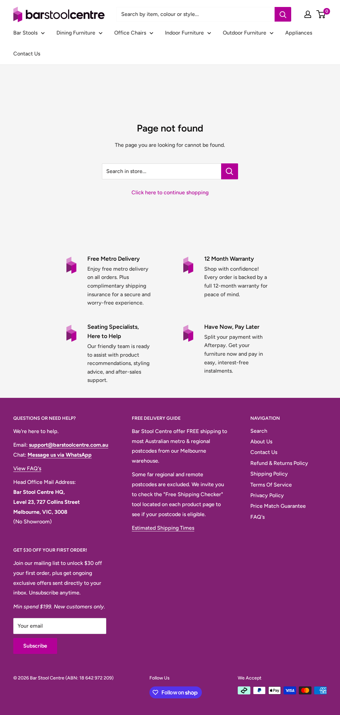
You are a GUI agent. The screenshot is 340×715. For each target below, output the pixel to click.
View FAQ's (27, 468)
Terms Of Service (271, 485)
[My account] (307, 14)
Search (258, 431)
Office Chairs (130, 33)
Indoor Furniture (184, 33)
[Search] (283, 14)
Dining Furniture (75, 33)
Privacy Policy (267, 495)
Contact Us (26, 53)
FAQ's (257, 517)
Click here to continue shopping (170, 192)
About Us (261, 441)
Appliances (298, 33)
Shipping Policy (269, 474)
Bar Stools (25, 33)
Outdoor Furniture (244, 33)
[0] (321, 14)
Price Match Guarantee (278, 506)
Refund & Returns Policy (279, 463)
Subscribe (35, 646)
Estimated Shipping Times (163, 528)
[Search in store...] (229, 171)
